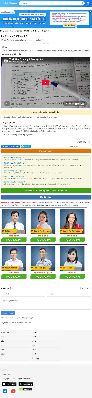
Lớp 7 (3, 345)
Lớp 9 (3, 341)
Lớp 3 (3, 354)
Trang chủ (5, 332)
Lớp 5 (3, 349)
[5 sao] (90, 146)
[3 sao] (85, 146)
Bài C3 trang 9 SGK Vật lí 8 (14, 163)
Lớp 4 (34, 349)
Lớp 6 (34, 345)
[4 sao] (87, 146)
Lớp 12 (34, 332)
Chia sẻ (6, 146)
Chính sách (6, 374)
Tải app (36, 358)
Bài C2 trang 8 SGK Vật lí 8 (14, 157)
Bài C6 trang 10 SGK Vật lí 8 (14, 182)
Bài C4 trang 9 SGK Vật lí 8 (14, 170)
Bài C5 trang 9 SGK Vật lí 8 (14, 176)
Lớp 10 (34, 336)
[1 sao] (79, 146)
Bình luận (16, 146)
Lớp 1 (3, 358)
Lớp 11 (4, 336)
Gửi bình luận (8, 313)
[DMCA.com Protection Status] (25, 391)
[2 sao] (82, 146)
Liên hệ (4, 370)
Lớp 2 (34, 354)
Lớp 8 (34, 341)
